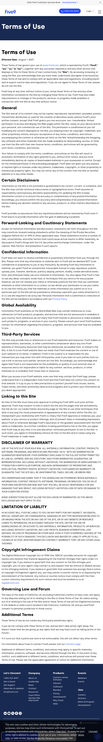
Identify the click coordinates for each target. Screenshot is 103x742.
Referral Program (86, 702)
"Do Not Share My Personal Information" (47, 738)
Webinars (82, 678)
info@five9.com (11, 692)
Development (84, 705)
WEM (55, 704)
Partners (82, 698)
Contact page (72, 644)
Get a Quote (9, 682)
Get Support (9, 685)
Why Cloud (58, 700)
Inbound (57, 683)
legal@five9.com (10, 583)
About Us (32, 678)
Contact (32, 688)
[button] (100, 2)
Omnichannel (59, 697)
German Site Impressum (34, 699)
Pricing (56, 693)
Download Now (69, 2)
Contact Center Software (60, 678)
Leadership (33, 682)
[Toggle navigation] (100, 11)
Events (81, 682)
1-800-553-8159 (71, 11)
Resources (33, 692)
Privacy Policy (59, 299)
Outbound (57, 687)
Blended (57, 690)
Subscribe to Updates (14, 688)
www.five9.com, (51, 65)
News (31, 685)
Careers (82, 695)
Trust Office (34, 695)
